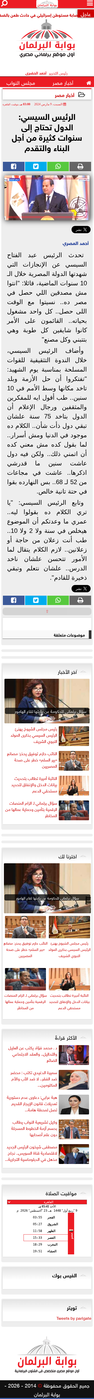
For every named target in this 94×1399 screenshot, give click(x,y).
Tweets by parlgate (73, 1317)
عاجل (86, 13)
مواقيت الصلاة (61, 1192)
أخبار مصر (64, 94)
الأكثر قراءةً (66, 1036)
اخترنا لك (67, 855)
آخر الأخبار (67, 671)
